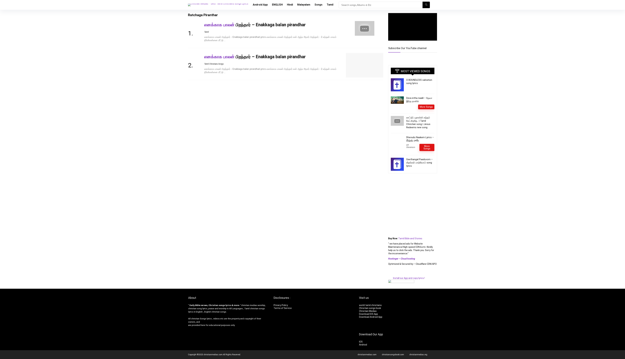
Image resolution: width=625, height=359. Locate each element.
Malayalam (303, 4)
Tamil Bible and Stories (410, 238)
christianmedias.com (367, 354)
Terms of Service (283, 308)
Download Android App (370, 317)
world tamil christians (370, 305)
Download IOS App (368, 314)
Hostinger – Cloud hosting (401, 258)
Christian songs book (370, 308)
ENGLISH (277, 4)
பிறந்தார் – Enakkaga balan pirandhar (255, 24)
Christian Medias (368, 311)
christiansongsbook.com (393, 354)
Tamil (330, 4)
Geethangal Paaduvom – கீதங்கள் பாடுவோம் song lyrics (419, 162)
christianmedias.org (418, 354)
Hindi (290, 4)
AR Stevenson (410, 146)
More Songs (426, 107)
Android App (260, 4)
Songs (318, 4)
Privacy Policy (281, 305)
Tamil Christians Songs (214, 64)
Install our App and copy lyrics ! (406, 278)
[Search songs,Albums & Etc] (426, 5)
